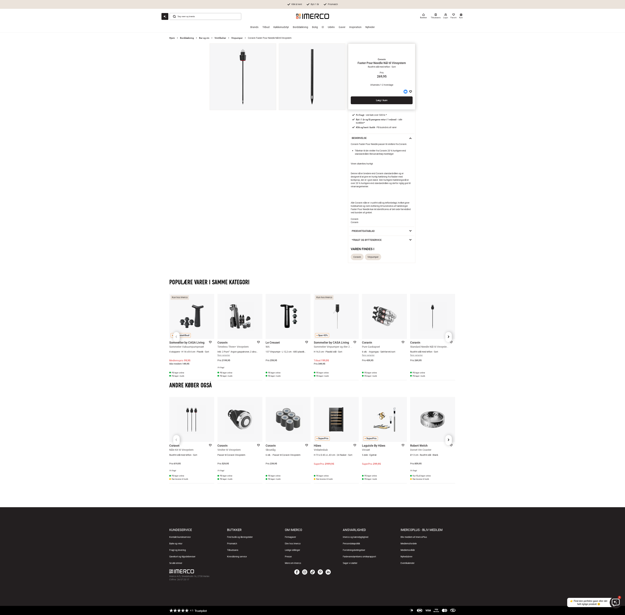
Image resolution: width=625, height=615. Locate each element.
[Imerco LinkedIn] (328, 572)
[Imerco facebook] (296, 572)
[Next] (448, 337)
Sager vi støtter (350, 563)
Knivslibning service (237, 556)
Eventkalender (408, 563)
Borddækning (300, 27)
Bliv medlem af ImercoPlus (414, 537)
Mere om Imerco (293, 563)
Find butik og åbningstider (240, 537)
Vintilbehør (220, 38)
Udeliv (331, 27)
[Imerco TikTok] (312, 572)
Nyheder (370, 27)
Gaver (342, 27)
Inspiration (355, 27)
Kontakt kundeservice (180, 537)
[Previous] (176, 337)
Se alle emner (175, 563)
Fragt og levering (177, 550)
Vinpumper (237, 38)
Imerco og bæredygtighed (355, 537)
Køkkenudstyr (281, 27)
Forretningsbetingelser (354, 550)
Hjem (172, 38)
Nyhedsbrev (406, 556)
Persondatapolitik (351, 543)
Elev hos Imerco (293, 543)
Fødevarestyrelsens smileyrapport (359, 556)
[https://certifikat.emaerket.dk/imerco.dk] (453, 610)
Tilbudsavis (232, 550)
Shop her (349, 5)
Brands (254, 27)
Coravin (357, 256)
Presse (288, 556)
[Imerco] (312, 16)
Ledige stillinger (292, 550)
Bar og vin (204, 38)
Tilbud (266, 27)
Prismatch (232, 543)
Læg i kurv (381, 100)
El (323, 27)
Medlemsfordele (409, 543)
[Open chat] (164, 16)
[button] (382, 59)
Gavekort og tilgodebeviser (182, 556)
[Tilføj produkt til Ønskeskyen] (405, 91)
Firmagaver (290, 537)
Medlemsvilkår (408, 550)
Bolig (315, 27)
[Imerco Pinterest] (320, 572)
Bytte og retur (175, 543)
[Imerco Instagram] (304, 572)
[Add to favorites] (411, 91)
